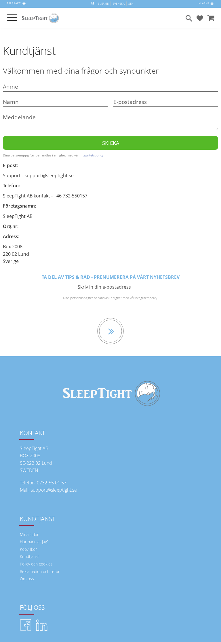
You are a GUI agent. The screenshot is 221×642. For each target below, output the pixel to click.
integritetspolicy (92, 155)
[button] (12, 18)
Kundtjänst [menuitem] (29, 556)
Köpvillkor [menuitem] (28, 549)
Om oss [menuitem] (27, 578)
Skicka (110, 142)
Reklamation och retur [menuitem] (40, 571)
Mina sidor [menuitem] (29, 534)
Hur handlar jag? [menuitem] (34, 541)
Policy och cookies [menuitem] (36, 564)
